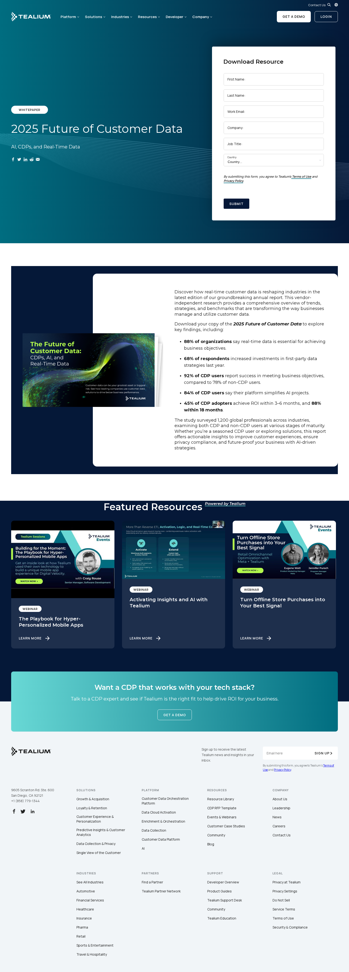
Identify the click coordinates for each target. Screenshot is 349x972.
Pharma (82, 927)
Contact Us (316, 5)
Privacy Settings (285, 891)
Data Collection (154, 830)
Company (200, 16)
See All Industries (90, 882)
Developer (174, 16)
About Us (280, 799)
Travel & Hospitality (91, 954)
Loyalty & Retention (91, 808)
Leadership (281, 808)
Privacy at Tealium (287, 882)
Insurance (84, 918)
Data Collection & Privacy (95, 843)
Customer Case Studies (226, 826)
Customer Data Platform (161, 839)
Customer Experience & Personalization (95, 819)
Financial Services (90, 900)
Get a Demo (294, 16)
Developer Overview (223, 882)
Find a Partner (152, 882)
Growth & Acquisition (92, 799)
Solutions (93, 16)
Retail (80, 936)
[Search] (329, 4)
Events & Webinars (221, 817)
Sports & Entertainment (94, 945)
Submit (236, 203)
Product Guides (219, 891)
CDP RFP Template (221, 808)
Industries (120, 16)
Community (216, 835)
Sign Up (322, 753)
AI (143, 848)
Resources (147, 16)
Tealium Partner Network (161, 891)
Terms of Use (301, 176)
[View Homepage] (31, 16)
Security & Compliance (290, 927)
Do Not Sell (281, 900)
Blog (210, 844)
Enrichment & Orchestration (163, 821)
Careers (279, 826)
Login (326, 16)
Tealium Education (221, 918)
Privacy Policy (233, 181)
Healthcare (85, 909)
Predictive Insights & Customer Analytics (100, 832)
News (277, 817)
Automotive (85, 891)
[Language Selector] (336, 5)
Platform (68, 16)
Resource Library (220, 799)
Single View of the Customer (98, 852)
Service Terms (284, 909)
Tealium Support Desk (224, 900)
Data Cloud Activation (159, 812)
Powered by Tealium (225, 503)
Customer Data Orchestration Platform (165, 800)
